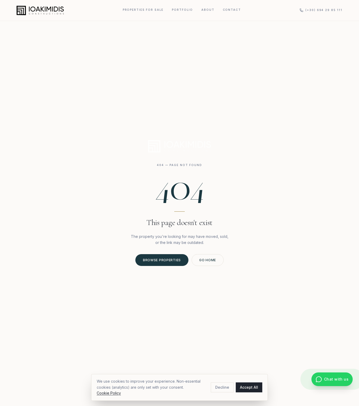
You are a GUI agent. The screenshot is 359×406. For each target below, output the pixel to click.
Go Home (207, 260)
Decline (222, 387)
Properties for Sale (143, 10)
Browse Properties (162, 260)
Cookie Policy (109, 393)
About (207, 10)
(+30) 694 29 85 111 (323, 10)
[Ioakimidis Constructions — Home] (40, 10)
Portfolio (182, 10)
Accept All (249, 387)
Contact (232, 10)
